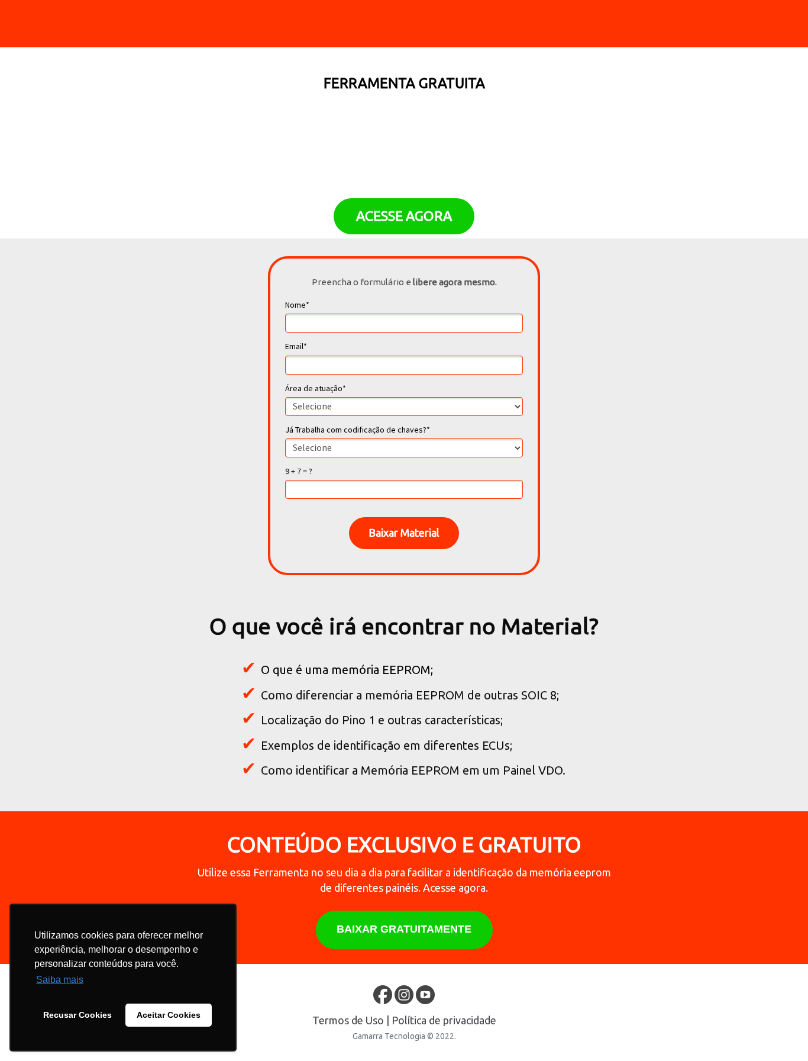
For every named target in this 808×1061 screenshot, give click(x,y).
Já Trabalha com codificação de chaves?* (357, 430)
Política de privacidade (444, 1020)
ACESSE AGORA (404, 215)
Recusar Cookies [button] (77, 1015)
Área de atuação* (315, 388)
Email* (296, 346)
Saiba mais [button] (59, 980)
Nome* (297, 305)
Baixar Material (404, 532)
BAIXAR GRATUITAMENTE (404, 929)
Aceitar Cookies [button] (169, 1015)
